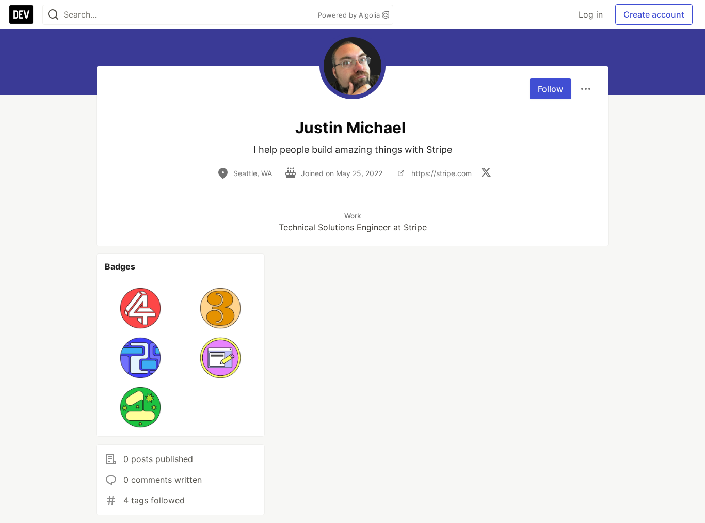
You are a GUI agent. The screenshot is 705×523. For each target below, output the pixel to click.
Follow (550, 89)
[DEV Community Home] (21, 14)
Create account (653, 14)
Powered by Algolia (350, 15)
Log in (591, 14)
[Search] (53, 14)
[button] (141, 308)
